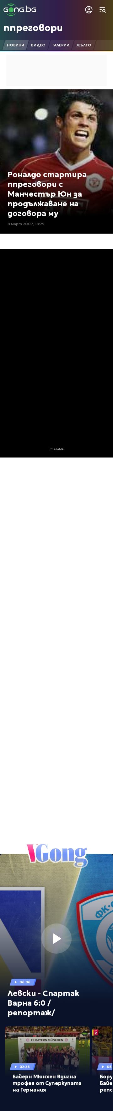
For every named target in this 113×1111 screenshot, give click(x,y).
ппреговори (33, 28)
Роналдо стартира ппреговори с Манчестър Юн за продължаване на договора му (47, 194)
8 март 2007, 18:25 (26, 223)
